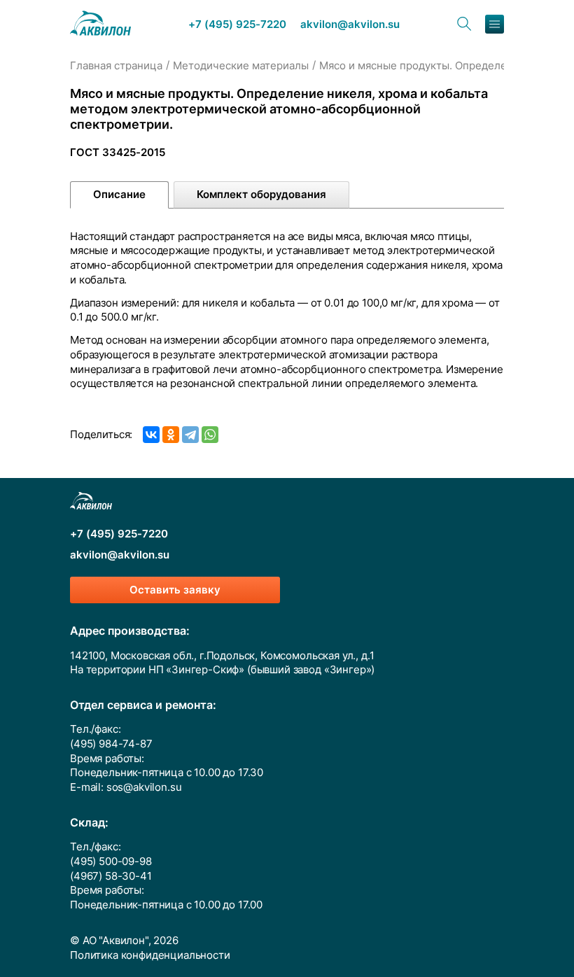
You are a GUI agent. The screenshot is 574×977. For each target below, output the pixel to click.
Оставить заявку (175, 590)
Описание (119, 194)
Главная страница (116, 65)
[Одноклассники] (170, 434)
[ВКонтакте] (151, 434)
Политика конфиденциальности (150, 955)
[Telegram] (190, 434)
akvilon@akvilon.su (350, 25)
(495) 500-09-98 (111, 861)
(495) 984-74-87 (111, 744)
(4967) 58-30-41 (111, 876)
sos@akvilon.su (144, 787)
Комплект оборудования (261, 194)
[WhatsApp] (210, 434)
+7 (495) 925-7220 (237, 25)
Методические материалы (241, 65)
